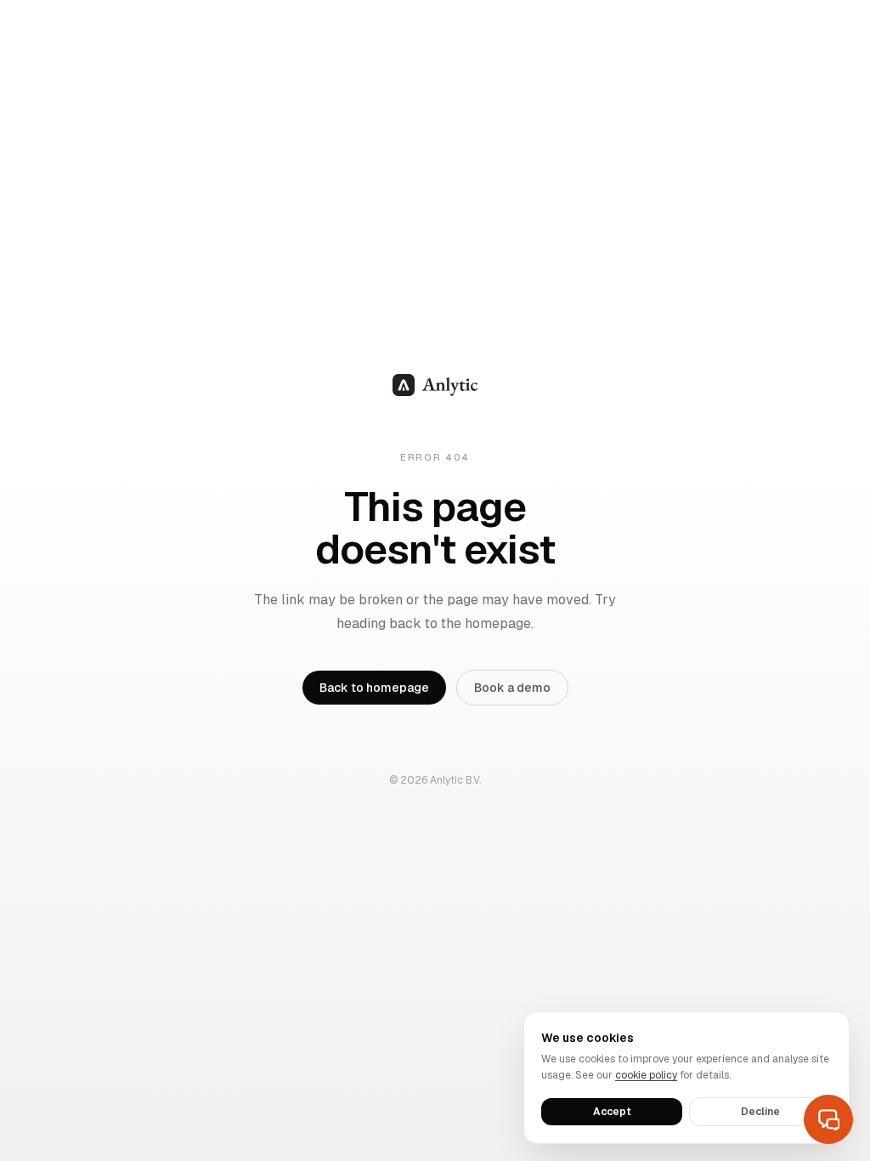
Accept (612, 1112)
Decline (760, 1112)
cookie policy (646, 1075)
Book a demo (512, 687)
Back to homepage (374, 687)
